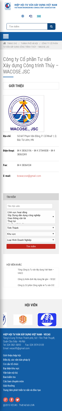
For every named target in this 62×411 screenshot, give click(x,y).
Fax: (5, 165)
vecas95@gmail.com (19, 348)
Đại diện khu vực (11, 368)
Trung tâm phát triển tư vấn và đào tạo (22, 390)
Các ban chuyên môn (13, 381)
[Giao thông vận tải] (31, 218)
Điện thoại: (9, 150)
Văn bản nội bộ (10, 372)
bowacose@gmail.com (29, 175)
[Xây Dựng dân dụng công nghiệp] (31, 215)
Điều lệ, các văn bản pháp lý (16, 359)
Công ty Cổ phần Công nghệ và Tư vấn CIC (36, 285)
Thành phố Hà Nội (29, 43)
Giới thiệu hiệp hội (12, 355)
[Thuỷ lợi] (31, 221)
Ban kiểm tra (9, 377)
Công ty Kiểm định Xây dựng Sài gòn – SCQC (36, 279)
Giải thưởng (9, 385)
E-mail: (7, 175)
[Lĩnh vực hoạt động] (31, 212)
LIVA (32, 405)
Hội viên (31, 305)
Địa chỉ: (7, 136)
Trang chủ (12, 43)
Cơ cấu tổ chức (10, 364)
